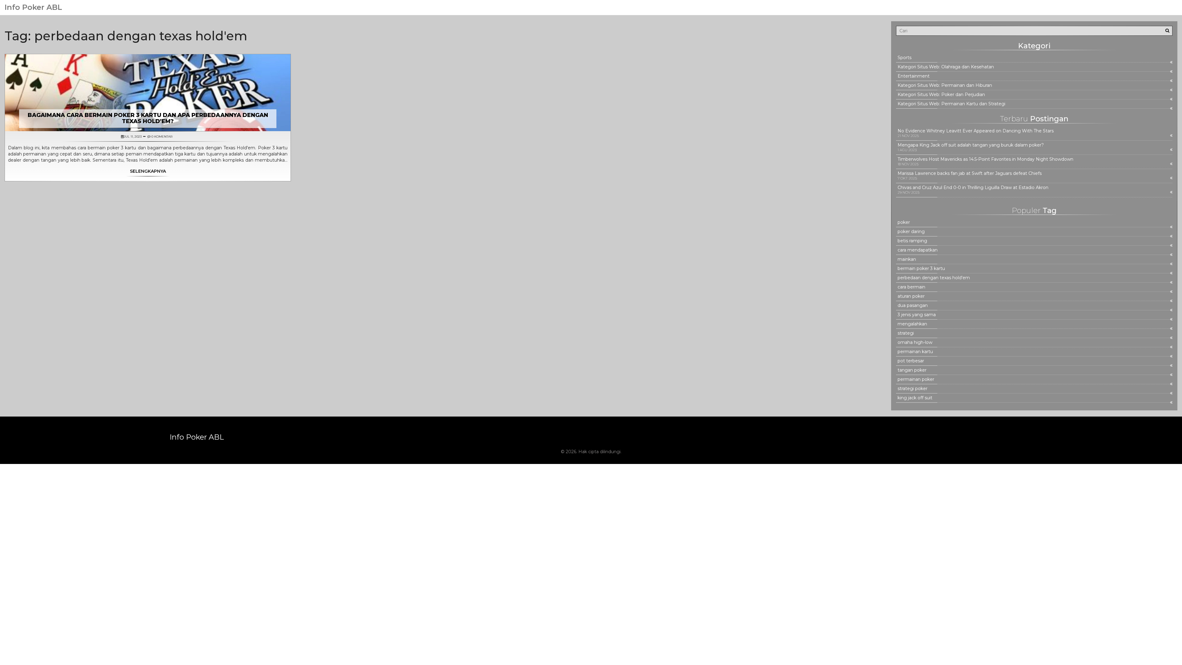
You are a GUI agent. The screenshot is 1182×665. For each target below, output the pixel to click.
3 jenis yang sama (917, 314)
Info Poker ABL (33, 7)
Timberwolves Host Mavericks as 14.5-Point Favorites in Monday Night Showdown (985, 159)
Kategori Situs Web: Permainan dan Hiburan (945, 85)
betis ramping (912, 241)
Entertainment (914, 76)
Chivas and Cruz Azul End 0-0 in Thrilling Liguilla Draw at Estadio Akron (973, 187)
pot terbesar (911, 361)
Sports (904, 57)
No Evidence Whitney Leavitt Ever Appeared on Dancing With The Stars (976, 131)
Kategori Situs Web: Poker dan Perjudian (941, 94)
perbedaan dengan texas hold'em (934, 278)
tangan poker (912, 370)
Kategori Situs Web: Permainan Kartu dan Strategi (951, 104)
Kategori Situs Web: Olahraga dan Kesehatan (946, 67)
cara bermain (911, 287)
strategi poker (912, 388)
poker (904, 222)
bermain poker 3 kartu (921, 268)
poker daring (911, 231)
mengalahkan (912, 324)
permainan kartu (915, 351)
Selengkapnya (148, 171)
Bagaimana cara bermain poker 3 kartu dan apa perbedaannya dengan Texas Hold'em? (148, 118)
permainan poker (916, 379)
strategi (906, 333)
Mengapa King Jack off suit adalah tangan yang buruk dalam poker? (971, 145)
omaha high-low (915, 342)
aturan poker (911, 296)
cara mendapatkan (918, 250)
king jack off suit (915, 398)
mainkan (907, 259)
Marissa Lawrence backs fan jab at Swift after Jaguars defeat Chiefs (970, 173)
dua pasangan (913, 305)
